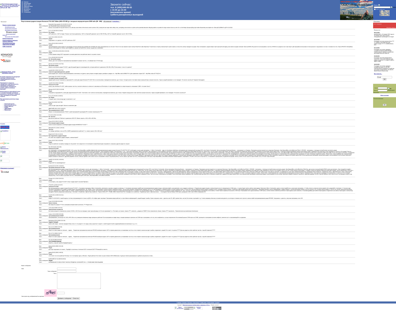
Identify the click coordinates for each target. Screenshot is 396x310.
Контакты (26, 7)
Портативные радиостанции (11, 30)
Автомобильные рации (10, 27)
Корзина (377, 21)
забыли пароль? (391, 90)
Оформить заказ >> (391, 27)
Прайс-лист (26, 4)
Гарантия (26, 10)
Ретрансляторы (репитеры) (11, 28)
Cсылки (217, 302)
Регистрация (27, 3)
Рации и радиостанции (9, 25)
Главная (25, 2)
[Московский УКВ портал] (4, 157)
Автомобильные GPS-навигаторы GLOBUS (9, 44)
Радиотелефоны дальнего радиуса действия (10, 41)
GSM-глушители (7, 46)
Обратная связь (28, 6)
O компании (27, 12)
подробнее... (116, 21)
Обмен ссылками (384, 95)
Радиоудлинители (8, 38)
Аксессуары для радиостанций (11, 36)
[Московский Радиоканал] (4, 162)
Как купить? (27, 9)
